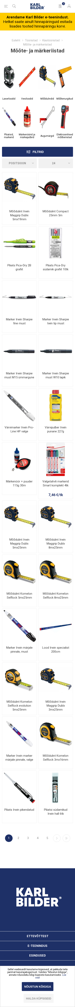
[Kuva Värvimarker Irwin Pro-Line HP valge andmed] (19, 405)
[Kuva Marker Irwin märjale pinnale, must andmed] (19, 626)
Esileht (16, 40)
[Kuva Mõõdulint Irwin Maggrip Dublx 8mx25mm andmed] (55, 518)
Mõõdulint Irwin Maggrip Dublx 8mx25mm (56, 543)
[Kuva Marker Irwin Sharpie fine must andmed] (19, 297)
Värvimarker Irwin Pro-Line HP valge (19, 429)
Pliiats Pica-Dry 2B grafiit (19, 267)
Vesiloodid (27, 98)
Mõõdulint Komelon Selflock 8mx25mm (55, 595)
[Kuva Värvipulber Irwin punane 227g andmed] (55, 405)
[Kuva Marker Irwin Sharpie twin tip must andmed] (55, 297)
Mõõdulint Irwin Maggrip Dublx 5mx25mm (19, 543)
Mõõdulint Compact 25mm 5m (56, 213)
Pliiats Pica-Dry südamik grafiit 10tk (55, 267)
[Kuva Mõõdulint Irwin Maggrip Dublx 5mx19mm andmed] (19, 189)
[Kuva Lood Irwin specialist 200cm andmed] (55, 626)
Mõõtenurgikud (64, 98)
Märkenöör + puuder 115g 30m (19, 483)
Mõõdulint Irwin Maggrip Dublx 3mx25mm (56, 705)
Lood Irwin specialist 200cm (55, 649)
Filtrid (38, 152)
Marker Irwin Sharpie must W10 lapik (55, 375)
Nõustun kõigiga (37, 986)
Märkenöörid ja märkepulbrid (27, 136)
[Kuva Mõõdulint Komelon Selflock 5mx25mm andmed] (19, 572)
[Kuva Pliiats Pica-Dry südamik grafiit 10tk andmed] (55, 243)
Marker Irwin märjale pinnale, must (19, 649)
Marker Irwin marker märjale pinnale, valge (19, 757)
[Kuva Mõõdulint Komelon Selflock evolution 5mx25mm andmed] (19, 680)
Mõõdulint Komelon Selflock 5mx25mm (19, 595)
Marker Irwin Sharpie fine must (19, 321)
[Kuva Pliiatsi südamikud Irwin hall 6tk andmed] (55, 788)
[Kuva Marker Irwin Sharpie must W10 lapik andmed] (55, 351)
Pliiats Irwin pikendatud (19, 809)
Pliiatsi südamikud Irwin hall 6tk (55, 811)
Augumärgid (47, 136)
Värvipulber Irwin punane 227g (55, 429)
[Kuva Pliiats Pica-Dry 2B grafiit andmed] (19, 243)
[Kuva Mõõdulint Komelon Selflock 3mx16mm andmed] (55, 734)
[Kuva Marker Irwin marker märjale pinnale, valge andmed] (19, 734)
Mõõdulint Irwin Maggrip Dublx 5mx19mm (19, 215)
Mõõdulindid (47, 98)
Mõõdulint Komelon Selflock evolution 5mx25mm (19, 705)
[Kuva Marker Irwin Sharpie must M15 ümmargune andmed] (19, 351)
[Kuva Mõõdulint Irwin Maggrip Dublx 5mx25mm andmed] (19, 518)
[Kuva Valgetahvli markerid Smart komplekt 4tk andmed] (55, 459)
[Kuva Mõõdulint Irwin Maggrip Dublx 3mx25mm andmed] (55, 680)
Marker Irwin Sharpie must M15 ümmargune (19, 375)
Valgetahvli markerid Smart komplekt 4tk (55, 483)
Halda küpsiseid (38, 998)
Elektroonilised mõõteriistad (65, 136)
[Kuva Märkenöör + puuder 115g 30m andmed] (19, 459)
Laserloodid (8, 98)
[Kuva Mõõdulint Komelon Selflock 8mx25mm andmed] (55, 572)
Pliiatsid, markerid (9, 136)
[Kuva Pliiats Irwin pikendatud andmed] (19, 788)
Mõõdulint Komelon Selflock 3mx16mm (55, 757)
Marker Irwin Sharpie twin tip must (55, 321)
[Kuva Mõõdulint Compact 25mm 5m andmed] (55, 189)
